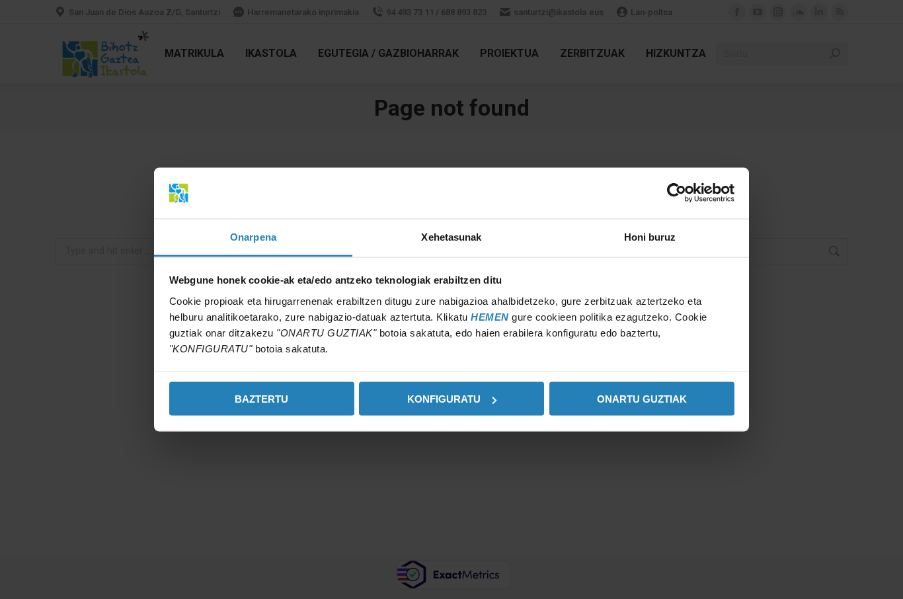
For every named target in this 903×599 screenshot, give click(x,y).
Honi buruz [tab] (650, 236)
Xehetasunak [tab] (451, 236)
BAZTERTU (261, 399)
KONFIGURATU (444, 399)
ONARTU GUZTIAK (642, 399)
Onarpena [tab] (253, 236)
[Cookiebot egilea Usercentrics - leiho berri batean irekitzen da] (676, 193)
